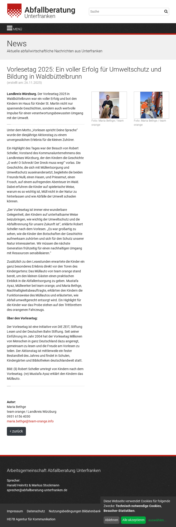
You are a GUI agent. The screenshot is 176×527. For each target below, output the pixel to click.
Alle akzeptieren (133, 520)
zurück (17, 431)
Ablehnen (111, 520)
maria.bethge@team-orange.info (30, 421)
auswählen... (157, 520)
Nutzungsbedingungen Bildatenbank (75, 511)
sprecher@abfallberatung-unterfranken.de (37, 490)
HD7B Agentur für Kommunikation (31, 519)
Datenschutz (36, 511)
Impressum (15, 511)
